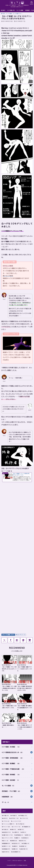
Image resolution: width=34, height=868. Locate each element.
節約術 (14, 840)
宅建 (21, 829)
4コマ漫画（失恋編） (10, 747)
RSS (25, 860)
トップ (8, 860)
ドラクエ (6, 821)
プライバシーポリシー (17, 860)
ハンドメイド (16, 821)
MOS (5, 818)
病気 (28, 835)
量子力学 (6, 851)
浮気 (24, 832)
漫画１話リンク (8, 835)
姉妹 (13, 829)
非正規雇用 (16, 851)
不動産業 (26, 826)
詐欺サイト (6, 846)
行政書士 (26, 843)
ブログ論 (20, 823)
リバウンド (16, 826)
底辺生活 (7, 832)
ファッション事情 (8, 823)
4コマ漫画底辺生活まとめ (12, 752)
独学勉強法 (19, 835)
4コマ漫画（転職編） (10, 763)
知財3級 (25, 837)
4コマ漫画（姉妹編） (10, 774)
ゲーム (5, 802)
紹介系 (23, 840)
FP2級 (6, 815)
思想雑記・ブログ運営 (11, 791)
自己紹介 (3, 10)
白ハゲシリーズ (21, 634)
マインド (6, 826)
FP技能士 (23, 815)
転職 (15, 848)
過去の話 (24, 848)
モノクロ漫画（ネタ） (9, 634)
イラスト (25, 818)
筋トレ (5, 840)
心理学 (16, 832)
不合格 (5, 829)
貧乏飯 (23, 846)
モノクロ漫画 (20, 10)
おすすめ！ (14, 818)
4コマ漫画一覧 (11, 10)
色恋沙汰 (16, 843)
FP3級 (14, 815)
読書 (15, 846)
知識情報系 (7, 796)
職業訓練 (6, 843)
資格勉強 (6, 848)
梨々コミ (16, 865)
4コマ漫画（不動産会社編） (13, 769)
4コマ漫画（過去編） (10, 780)
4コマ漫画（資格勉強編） (12, 758)
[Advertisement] (17, 555)
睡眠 (18, 837)
